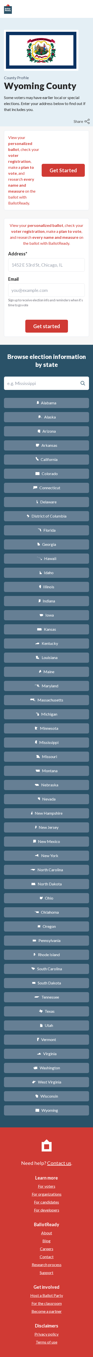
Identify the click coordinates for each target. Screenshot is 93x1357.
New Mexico (46, 841)
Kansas (46, 629)
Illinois (46, 586)
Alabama (46, 402)
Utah (46, 1025)
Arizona (46, 431)
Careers (46, 1248)
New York (46, 855)
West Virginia (46, 1081)
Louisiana (47, 657)
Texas (47, 1011)
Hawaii (46, 558)
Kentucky (46, 643)
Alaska (46, 417)
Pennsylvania (46, 940)
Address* (17, 253)
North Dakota (46, 883)
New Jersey (47, 827)
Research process (47, 1264)
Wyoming (46, 1110)
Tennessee (46, 997)
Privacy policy (46, 1334)
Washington (46, 1067)
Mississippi (47, 742)
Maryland (46, 685)
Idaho (46, 572)
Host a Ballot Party (46, 1295)
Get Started (63, 170)
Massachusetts (46, 699)
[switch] (82, 121)
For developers (46, 1210)
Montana (46, 770)
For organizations (47, 1194)
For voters (46, 1186)
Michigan (46, 714)
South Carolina (46, 968)
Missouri (46, 756)
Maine (46, 671)
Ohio (46, 898)
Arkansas (46, 445)
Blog (46, 1240)
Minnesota (46, 728)
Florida (47, 530)
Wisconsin (46, 1096)
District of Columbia (46, 516)
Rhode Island (46, 954)
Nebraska (46, 784)
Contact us (59, 1163)
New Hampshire (46, 813)
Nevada (47, 799)
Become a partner (46, 1311)
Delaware (46, 501)
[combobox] (46, 265)
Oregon (46, 926)
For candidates (46, 1202)
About (46, 1232)
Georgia (46, 544)
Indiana (46, 600)
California (46, 459)
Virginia (47, 1053)
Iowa (46, 615)
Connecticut (46, 487)
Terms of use (46, 1342)
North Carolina (46, 869)
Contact (47, 1256)
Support (46, 1272)
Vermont (46, 1039)
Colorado (46, 473)
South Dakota (46, 982)
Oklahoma (46, 912)
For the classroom (46, 1303)
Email (13, 279)
